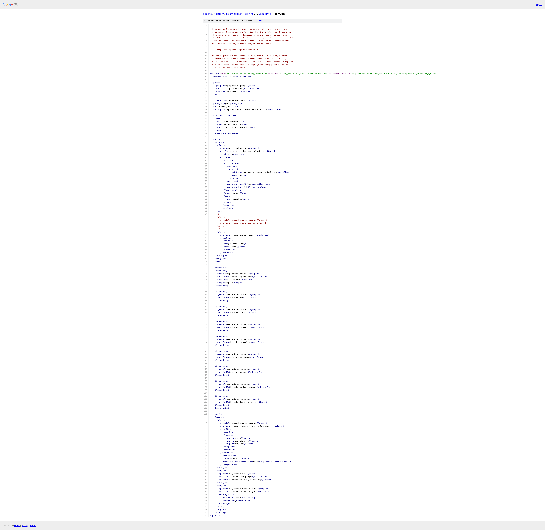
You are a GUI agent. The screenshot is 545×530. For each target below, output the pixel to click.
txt (533, 525)
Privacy (25, 525)
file (261, 21)
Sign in (539, 4)
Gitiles (17, 525)
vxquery (219, 13)
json (540, 525)
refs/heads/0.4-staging (240, 13)
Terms (33, 525)
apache (207, 13)
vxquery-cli (265, 13)
